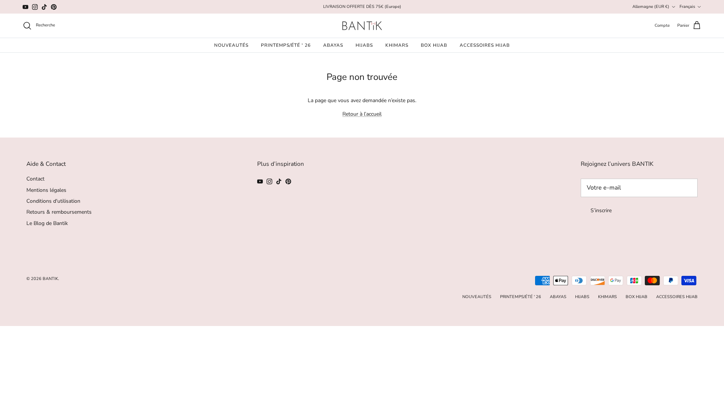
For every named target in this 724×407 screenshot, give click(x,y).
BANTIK (50, 279)
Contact (35, 178)
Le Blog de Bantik (47, 223)
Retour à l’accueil (362, 114)
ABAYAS (333, 45)
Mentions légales (46, 190)
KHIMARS (396, 45)
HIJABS (364, 45)
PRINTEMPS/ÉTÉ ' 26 (286, 45)
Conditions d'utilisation (53, 201)
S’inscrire (601, 210)
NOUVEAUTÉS (231, 45)
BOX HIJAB (434, 45)
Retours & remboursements (59, 212)
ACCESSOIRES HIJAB (485, 45)
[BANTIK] (362, 25)
